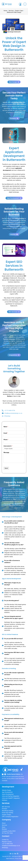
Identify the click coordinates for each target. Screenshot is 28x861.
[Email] (10, 853)
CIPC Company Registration (10, 816)
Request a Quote (7, 841)
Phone (6, 439)
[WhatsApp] (13, 853)
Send (6, 468)
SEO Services (6, 806)
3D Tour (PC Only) (7, 833)
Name (6, 426)
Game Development (8, 794)
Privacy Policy (18, 858)
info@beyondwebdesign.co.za (11, 845)
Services (4, 825)
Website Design (6, 790)
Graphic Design (6, 814)
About (3, 823)
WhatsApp (5, 847)
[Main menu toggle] (24, 4)
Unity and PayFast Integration (10, 796)
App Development (7, 792)
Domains (4, 808)
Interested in (8, 446)
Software (4, 800)
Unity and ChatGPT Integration (11, 798)
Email (6, 433)
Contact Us (5, 839)
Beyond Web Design (19, 856)
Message (6, 452)
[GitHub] (17, 853)
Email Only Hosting (7, 812)
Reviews (4, 829)
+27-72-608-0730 (7, 843)
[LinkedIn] (15, 853)
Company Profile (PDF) (9, 831)
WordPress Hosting (7, 810)
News (3, 827)
